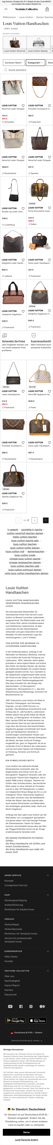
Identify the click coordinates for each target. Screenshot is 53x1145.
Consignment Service (16, 885)
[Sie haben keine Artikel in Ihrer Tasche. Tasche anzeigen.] (47, 9)
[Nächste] (34, 520)
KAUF (7, 895)
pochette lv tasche (31, 529)
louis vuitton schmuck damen (25, 570)
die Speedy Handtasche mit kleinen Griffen (24, 839)
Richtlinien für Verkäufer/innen (21, 933)
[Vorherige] (18, 520)
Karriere (9, 990)
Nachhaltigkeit (12, 980)
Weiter (26, 1132)
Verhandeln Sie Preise (13, 341)
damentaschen (36, 551)
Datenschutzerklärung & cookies (25, 1040)
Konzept (9, 880)
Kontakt (9, 961)
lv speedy (12, 529)
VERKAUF (9, 919)
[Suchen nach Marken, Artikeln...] (6, 9)
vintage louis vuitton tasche (24, 559)
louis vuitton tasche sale (25, 540)
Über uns (9, 976)
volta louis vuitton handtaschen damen (26, 573)
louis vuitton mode (25, 555)
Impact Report (12, 985)
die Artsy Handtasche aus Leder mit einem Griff (25, 850)
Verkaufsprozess (13, 929)
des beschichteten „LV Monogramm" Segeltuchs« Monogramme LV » (24, 686)
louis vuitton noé (15, 551)
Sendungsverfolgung (16, 900)
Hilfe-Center (11, 956)
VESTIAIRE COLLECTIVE (17, 971)
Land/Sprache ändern (26, 1139)
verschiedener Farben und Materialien (25, 736)
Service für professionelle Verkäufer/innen (18, 939)
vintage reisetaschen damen (25, 562)
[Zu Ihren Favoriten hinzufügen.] (23, 106)
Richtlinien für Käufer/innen (19, 909)
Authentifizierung (14, 905)
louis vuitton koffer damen (25, 548)
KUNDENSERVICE (13, 951)
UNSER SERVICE (13, 875)
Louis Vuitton (26, 17)
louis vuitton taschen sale (25, 566)
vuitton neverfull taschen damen (25, 533)
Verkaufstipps (12, 924)
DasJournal (11, 994)
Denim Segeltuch (14, 809)
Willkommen (9, 17)
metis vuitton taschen (25, 537)
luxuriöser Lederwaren (33, 617)
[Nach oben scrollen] (46, 520)
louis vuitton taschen (25, 544)
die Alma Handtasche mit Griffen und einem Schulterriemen (25, 845)
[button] (47, 9)
